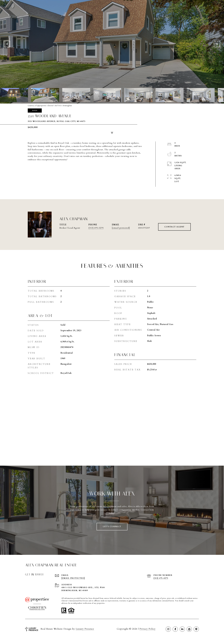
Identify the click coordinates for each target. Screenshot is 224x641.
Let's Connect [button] (112, 526)
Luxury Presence (85, 629)
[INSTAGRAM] (168, 629)
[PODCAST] (196, 629)
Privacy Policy (147, 629)
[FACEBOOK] (175, 629)
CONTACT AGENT (174, 227)
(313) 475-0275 (96, 227)
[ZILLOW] (189, 629)
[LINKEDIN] (182, 629)
